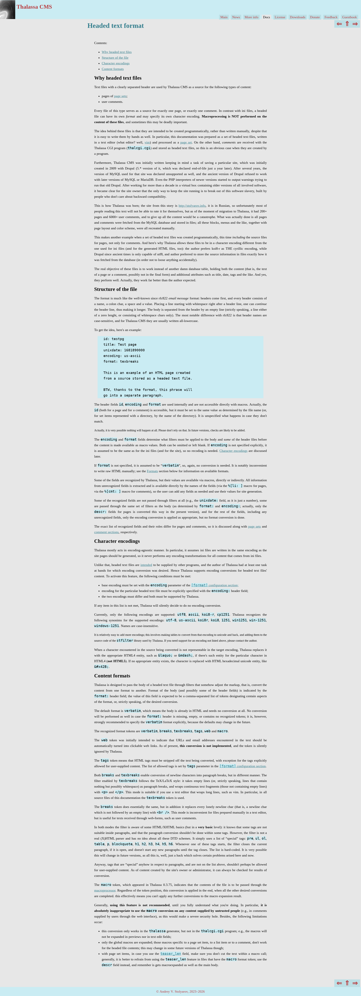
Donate (315, 17)
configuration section (242, 766)
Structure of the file (115, 57)
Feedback (331, 17)
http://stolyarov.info (192, 205)
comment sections (106, 532)
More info (251, 17)
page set (186, 142)
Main (224, 17)
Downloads (297, 17)
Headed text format (115, 25)
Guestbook (349, 17)
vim (147, 142)
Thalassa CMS (34, 7)
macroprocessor (104, 890)
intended (146, 565)
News (236, 17)
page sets (120, 96)
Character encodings (116, 63)
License (280, 17)
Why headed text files (117, 52)
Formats (152, 471)
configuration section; (214, 585)
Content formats (113, 69)
